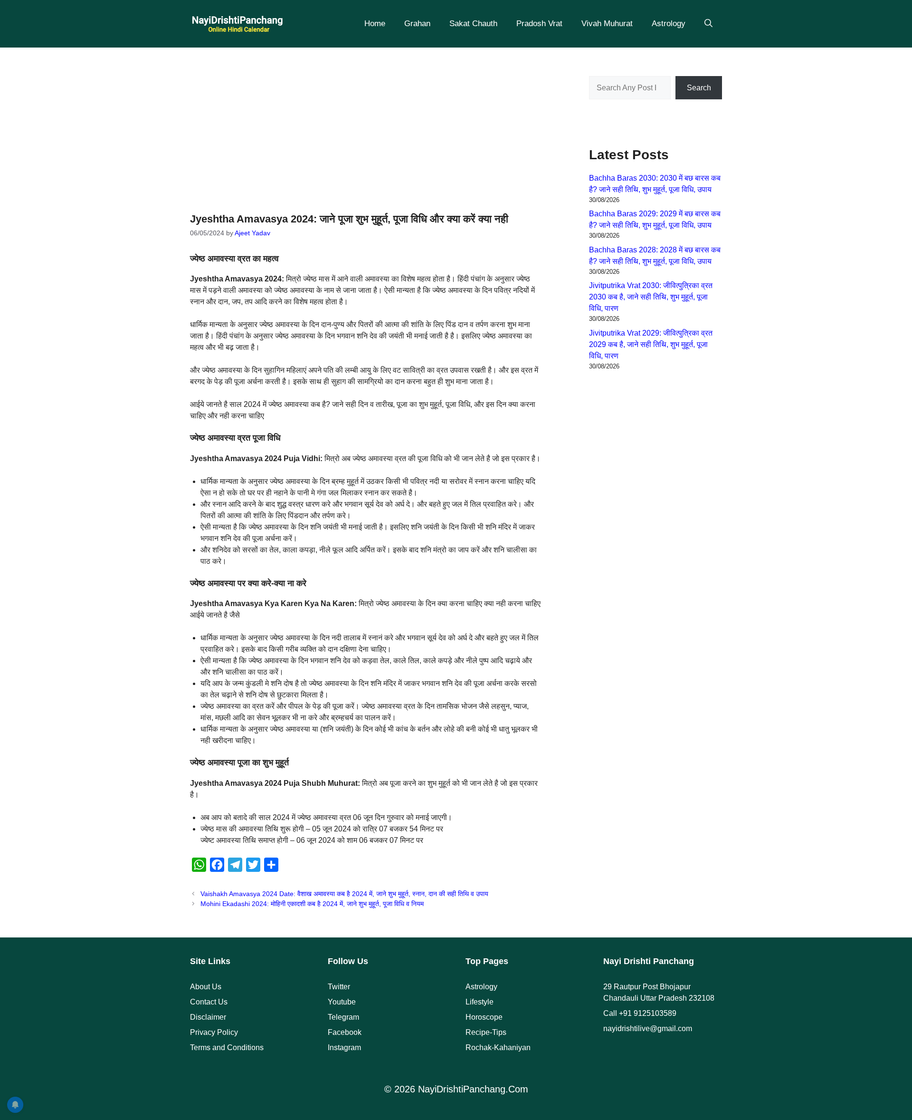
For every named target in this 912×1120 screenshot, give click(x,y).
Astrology (668, 23)
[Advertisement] (365, 123)
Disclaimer (208, 1017)
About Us (205, 987)
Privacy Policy (214, 1032)
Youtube (342, 1002)
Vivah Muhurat (607, 23)
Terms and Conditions (227, 1047)
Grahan (417, 23)
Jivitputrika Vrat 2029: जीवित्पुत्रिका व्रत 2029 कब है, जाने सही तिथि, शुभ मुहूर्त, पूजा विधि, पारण (650, 344)
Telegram (343, 1017)
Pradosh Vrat (539, 23)
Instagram (344, 1047)
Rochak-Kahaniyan (498, 1047)
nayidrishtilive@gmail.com (647, 1028)
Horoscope (484, 1017)
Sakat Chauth (473, 23)
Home (374, 23)
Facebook (344, 1032)
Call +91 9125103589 (639, 1013)
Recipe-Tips (486, 1032)
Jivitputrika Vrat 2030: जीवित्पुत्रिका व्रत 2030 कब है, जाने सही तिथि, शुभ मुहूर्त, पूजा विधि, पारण (650, 296)
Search (699, 88)
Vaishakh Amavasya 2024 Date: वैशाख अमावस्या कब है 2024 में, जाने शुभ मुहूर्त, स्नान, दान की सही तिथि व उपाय (344, 894)
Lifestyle (480, 1002)
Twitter (339, 987)
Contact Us (209, 1002)
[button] (708, 24)
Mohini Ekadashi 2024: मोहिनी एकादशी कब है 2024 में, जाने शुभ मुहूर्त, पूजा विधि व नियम (312, 904)
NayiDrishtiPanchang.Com (473, 1089)
